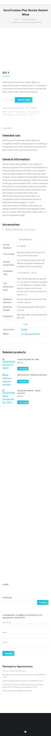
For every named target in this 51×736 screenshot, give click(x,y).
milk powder (23, 114)
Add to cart (23, 100)
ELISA (28, 111)
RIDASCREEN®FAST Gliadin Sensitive (29, 391)
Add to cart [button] (23, 369)
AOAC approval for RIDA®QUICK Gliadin (17, 691)
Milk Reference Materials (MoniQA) (32, 375)
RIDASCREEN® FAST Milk (28, 359)
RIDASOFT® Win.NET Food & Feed (20, 229)
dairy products (20, 111)
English (24, 329)
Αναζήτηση (7, 597)
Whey (31, 114)
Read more (23, 381)
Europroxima (36, 111)
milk (17, 114)
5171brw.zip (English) (30, 334)
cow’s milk (10, 111)
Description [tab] (7, 128)
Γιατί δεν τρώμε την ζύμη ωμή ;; (14, 671)
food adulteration (8, 114)
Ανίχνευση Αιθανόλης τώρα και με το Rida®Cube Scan (22, 681)
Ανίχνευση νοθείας (17, 108)
